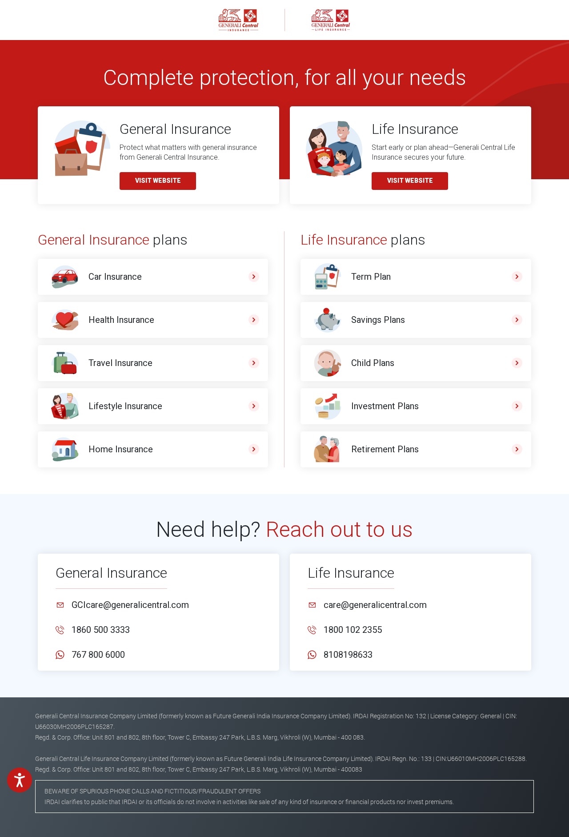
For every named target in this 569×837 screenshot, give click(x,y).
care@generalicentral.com (375, 605)
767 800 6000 (98, 654)
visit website (158, 180)
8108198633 (348, 654)
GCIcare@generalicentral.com (130, 605)
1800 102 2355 (353, 629)
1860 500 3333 (101, 629)
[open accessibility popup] (19, 780)
